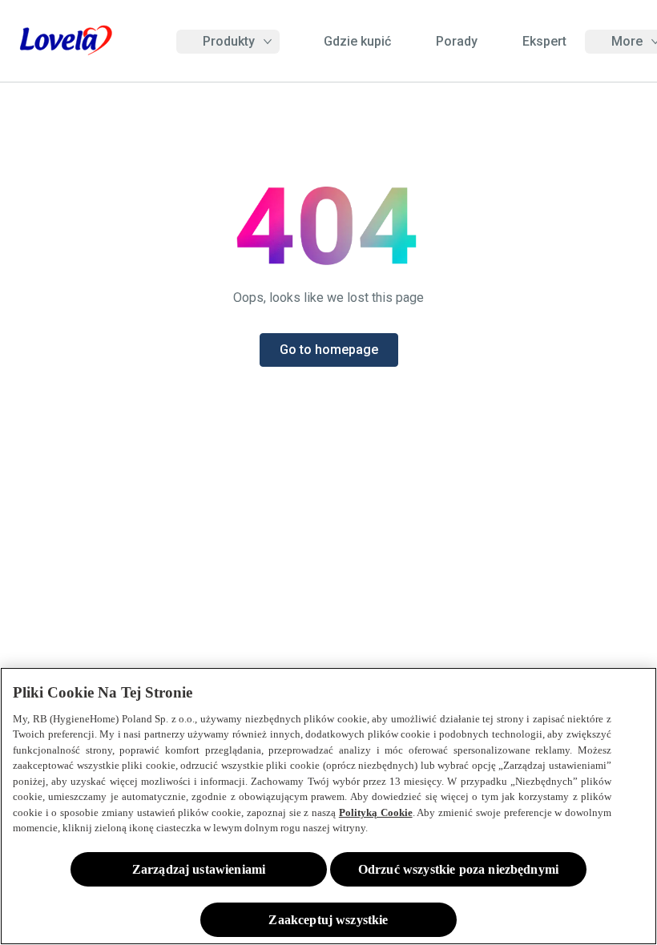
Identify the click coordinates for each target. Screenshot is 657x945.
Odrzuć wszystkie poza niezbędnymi (458, 869)
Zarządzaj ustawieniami (199, 869)
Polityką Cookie (376, 812)
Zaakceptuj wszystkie (328, 920)
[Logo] (65, 41)
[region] (328, 806)
